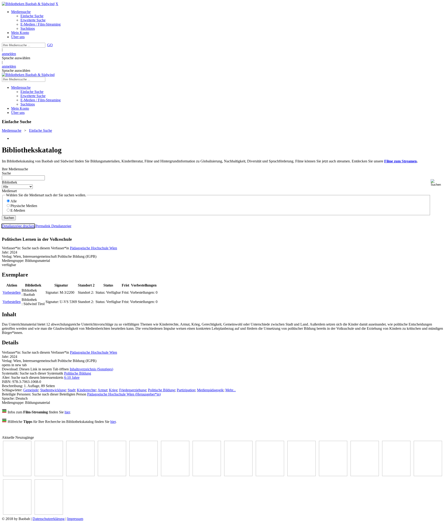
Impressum (75, 519)
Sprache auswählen (16, 58)
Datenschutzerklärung (49, 519)
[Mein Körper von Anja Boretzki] (428, 475)
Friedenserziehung (132, 390)
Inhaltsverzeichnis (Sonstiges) (91, 369)
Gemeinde (30, 390)
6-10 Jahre (71, 377)
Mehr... (230, 390)
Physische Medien (23, 206)
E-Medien (17, 210)
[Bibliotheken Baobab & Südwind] (28, 4)
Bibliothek (9, 182)
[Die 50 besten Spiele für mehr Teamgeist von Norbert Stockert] (301, 475)
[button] (437, 182)
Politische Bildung (77, 373)
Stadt (71, 390)
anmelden (9, 54)
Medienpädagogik (210, 390)
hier (67, 412)
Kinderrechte (86, 390)
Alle (13, 201)
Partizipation (186, 390)
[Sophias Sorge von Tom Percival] (80, 475)
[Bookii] (207, 475)
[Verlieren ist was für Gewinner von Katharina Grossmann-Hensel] (112, 475)
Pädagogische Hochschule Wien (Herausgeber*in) (124, 394)
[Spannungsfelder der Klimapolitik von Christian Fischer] (143, 475)
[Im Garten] (270, 475)
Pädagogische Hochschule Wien (93, 248)
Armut (102, 390)
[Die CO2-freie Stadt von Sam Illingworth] (175, 475)
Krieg (113, 390)
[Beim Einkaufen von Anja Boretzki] (49, 513)
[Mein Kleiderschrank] (17, 513)
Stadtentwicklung (53, 390)
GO (50, 45)
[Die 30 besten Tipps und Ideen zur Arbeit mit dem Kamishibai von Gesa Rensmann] (17, 475)
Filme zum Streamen (400, 161)
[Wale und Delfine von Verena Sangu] (49, 475)
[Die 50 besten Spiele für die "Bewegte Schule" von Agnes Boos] (365, 475)
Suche (6, 173)
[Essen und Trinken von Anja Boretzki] (396, 475)
